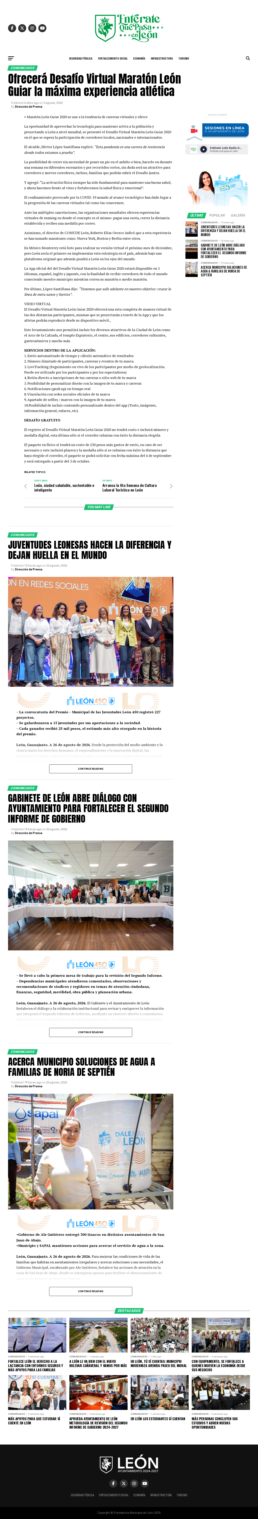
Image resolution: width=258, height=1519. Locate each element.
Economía (139, 58)
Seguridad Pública (80, 58)
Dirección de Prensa (28, 106)
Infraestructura (162, 58)
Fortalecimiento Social (113, 58)
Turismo (183, 58)
